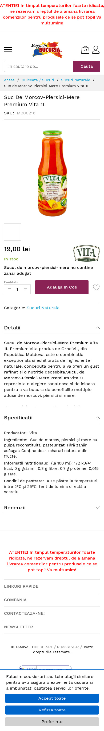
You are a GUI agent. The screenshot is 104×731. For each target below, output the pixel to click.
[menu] (8, 50)
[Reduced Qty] (9, 289)
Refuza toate (52, 709)
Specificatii (18, 417)
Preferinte (52, 721)
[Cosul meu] (85, 49)
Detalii (12, 327)
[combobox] (38, 66)
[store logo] (46, 49)
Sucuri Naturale (43, 307)
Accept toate (52, 698)
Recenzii (15, 507)
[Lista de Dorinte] (96, 287)
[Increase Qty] (25, 289)
